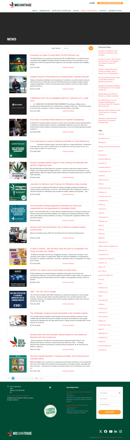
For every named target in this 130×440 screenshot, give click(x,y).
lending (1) (101, 341)
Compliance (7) (103, 200)
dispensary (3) (103, 242)
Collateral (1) (102, 192)
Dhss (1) (101, 229)
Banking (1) (102, 142)
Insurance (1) (102, 312)
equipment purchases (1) (106, 258)
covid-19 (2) (102, 209)
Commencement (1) (104, 196)
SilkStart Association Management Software (110, 437)
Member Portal (115, 11)
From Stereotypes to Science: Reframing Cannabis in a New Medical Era (59, 141)
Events (76, 11)
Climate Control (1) (104, 188)
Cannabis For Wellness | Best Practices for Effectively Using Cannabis (58, 184)
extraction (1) (102, 263)
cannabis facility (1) (104, 167)
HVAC (100, 296)
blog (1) (100, 151)
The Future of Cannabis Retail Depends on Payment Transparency (57, 120)
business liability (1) (104, 159)
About (34, 11)
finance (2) (101, 267)
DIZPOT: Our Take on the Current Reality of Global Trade (53, 270)
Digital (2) (101, 238)
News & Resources (89, 11)
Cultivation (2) (102, 221)
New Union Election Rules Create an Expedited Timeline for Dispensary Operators (109, 79)
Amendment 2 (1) (104, 138)
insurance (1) (102, 308)
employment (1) (103, 254)
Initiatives (101, 304)
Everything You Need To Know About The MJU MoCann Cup (54, 55)
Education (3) (102, 250)
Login (92, 3)
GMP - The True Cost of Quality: (43, 292)
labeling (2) (102, 321)
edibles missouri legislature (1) (108, 246)
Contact (103, 11)
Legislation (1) (103, 337)
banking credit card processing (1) (109, 146)
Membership (45, 11)
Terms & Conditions (23, 395)
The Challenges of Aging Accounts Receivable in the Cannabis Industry (59, 313)
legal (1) (101, 329)
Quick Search (56, 48)
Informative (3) (103, 300)
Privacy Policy (11, 395)
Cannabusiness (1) (104, 171)
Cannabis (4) (102, 163)
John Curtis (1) (103, 316)
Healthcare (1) (103, 292)
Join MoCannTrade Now (110, 3)
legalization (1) (103, 333)
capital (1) (101, 175)
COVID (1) (101, 204)
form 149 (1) (102, 271)
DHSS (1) (101, 234)
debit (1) (101, 225)
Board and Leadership (61, 11)
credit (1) (101, 213)
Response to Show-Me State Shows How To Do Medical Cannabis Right (107, 120)
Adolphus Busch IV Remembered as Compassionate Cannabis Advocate (59, 77)
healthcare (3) (102, 287)
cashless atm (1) (103, 180)
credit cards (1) (103, 217)
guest (100, 283)
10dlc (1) (101, 134)
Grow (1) (101, 279)
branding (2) (102, 155)
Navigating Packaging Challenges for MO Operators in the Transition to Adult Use (109, 88)
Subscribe (109, 412)
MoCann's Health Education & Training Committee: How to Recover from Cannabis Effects (108, 71)
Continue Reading (68, 67)
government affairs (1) (105, 275)
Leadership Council (104, 325)
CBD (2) (101, 184)
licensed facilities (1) (104, 345)
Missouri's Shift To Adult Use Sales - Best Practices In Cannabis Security (109, 112)
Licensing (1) (102, 350)
